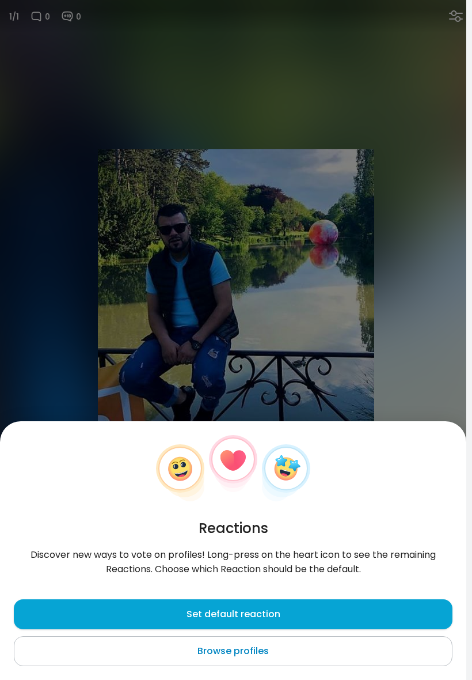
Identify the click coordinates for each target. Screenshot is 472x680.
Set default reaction (233, 614)
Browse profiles (233, 651)
